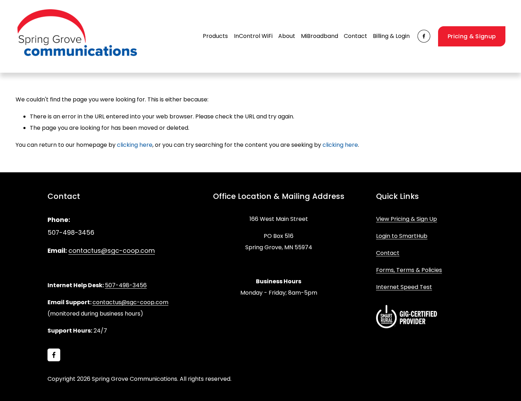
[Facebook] (424, 36)
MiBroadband (319, 36)
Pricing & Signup (472, 36)
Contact (355, 36)
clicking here (134, 145)
